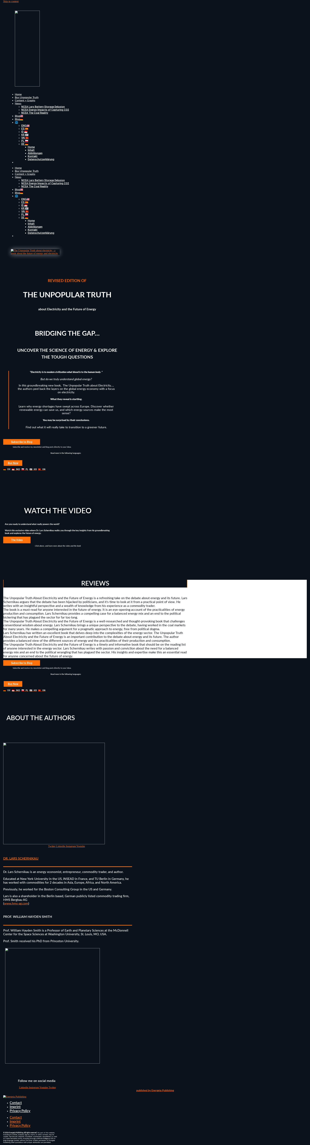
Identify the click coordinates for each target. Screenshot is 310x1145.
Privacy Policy (20, 1111)
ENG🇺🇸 (25, 125)
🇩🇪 (6, 469)
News (18, 103)
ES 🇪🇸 (24, 128)
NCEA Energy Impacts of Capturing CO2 (45, 109)
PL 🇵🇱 (24, 140)
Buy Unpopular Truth (27, 97)
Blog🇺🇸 (19, 116)
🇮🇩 (16, 469)
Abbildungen (35, 153)
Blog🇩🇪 (19, 119)
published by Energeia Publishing (155, 1090)
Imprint (15, 1107)
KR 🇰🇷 (24, 134)
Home (18, 94)
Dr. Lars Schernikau (20, 858)
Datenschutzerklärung (41, 159)
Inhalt (31, 150)
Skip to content (11, 1)
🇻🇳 (42, 469)
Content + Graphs (25, 100)
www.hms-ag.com (16, 903)
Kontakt (32, 156)
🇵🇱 (24, 469)
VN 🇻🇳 (25, 137)
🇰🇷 (33, 469)
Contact (16, 1102)
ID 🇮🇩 (24, 131)
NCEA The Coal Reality (34, 112)
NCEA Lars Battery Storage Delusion (43, 106)
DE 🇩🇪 (24, 144)
